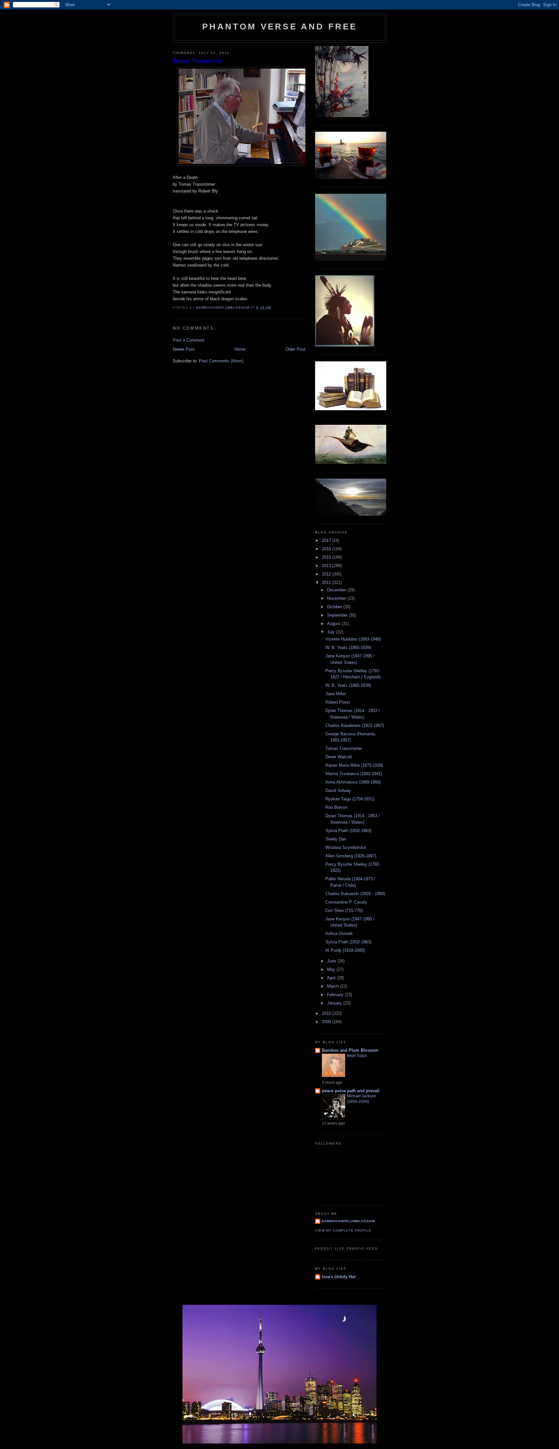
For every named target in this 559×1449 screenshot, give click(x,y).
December (337, 589)
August (334, 623)
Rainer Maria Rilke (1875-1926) (354, 765)
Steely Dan (335, 839)
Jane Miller (335, 693)
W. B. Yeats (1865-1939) (348, 647)
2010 (327, 1013)
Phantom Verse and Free (279, 26)
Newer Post (183, 349)
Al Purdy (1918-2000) (345, 950)
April (332, 977)
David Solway (338, 790)
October (335, 606)
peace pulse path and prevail (350, 1090)
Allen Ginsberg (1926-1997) (350, 855)
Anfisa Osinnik (339, 933)
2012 (327, 574)
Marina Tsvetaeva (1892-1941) (353, 773)
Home (240, 349)
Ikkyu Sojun (357, 1055)
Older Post (295, 349)
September (338, 615)
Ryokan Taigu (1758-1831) (349, 798)
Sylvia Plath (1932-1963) (348, 830)
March (333, 986)
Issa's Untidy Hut (339, 1276)
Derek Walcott (338, 756)
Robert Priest (337, 702)
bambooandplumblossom (348, 1221)
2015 (327, 557)
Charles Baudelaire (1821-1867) (354, 725)
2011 (327, 582)
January (335, 1003)
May (331, 969)
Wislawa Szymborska (345, 847)
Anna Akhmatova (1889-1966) (353, 782)
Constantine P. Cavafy (346, 902)
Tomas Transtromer (343, 748)
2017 (327, 540)
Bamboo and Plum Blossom (350, 1050)
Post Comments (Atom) (221, 360)
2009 (327, 1021)
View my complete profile (343, 1230)
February (336, 994)
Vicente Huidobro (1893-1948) (353, 639)
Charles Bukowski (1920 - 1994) (355, 893)
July (331, 632)
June (332, 961)
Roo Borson (336, 807)
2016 (327, 548)
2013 (327, 565)
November (337, 598)
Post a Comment (188, 340)
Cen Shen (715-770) (344, 910)
